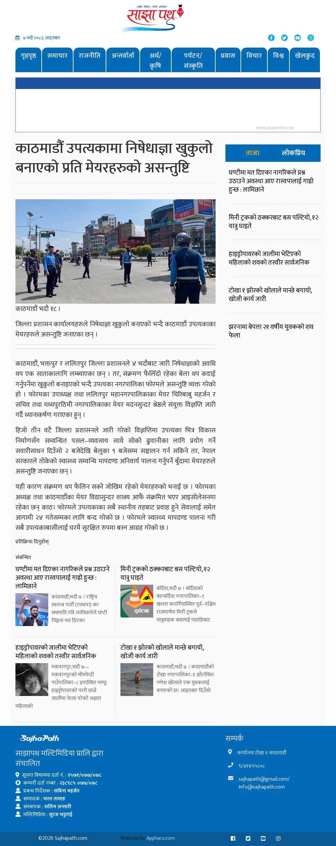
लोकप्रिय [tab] (293, 153)
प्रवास (228, 55)
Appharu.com (160, 838)
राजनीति (89, 55)
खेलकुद (305, 55)
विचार (254, 55)
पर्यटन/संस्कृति (193, 61)
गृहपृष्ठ (28, 55)
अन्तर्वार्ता (123, 55)
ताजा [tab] (252, 153)
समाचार (57, 55)
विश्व (278, 55)
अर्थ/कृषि (155, 61)
